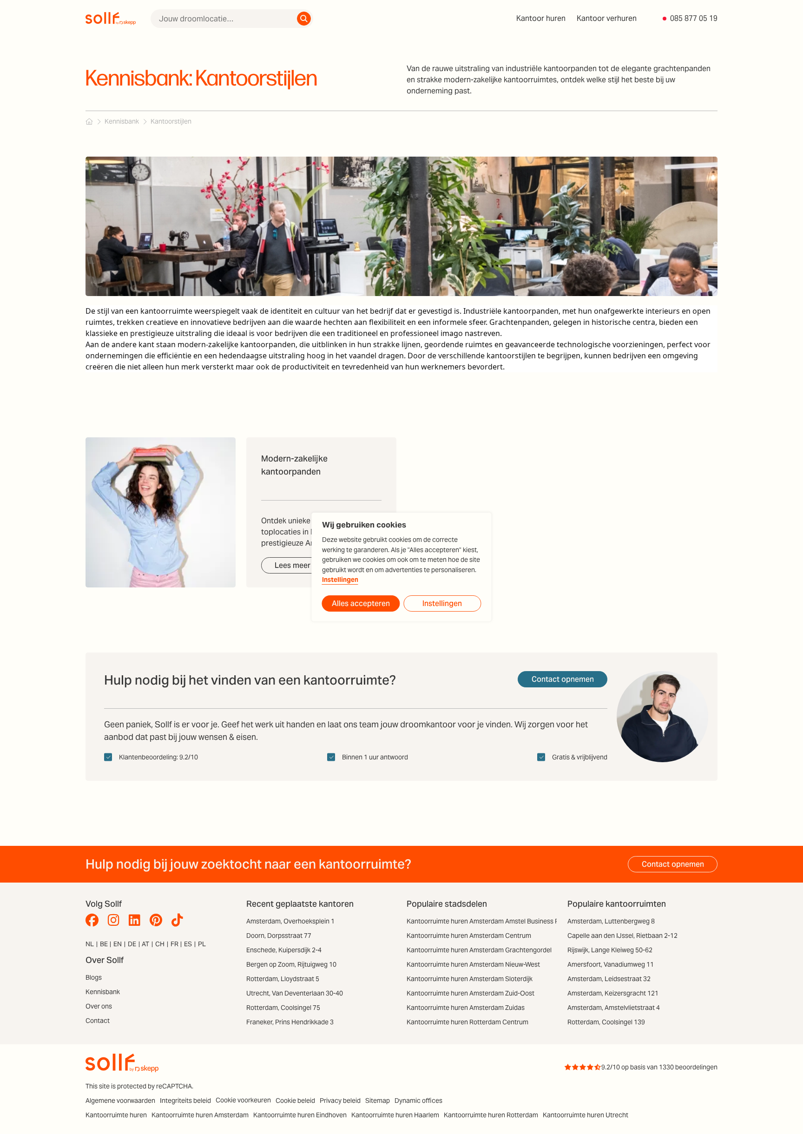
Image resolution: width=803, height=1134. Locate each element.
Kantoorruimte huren (116, 1115)
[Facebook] (94, 920)
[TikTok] (179, 920)
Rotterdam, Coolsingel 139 (606, 1022)
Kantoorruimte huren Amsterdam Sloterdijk (470, 979)
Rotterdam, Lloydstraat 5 (282, 979)
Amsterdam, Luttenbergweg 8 (611, 921)
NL (90, 944)
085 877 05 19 (693, 18)
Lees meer (292, 565)
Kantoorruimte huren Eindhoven (300, 1115)
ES (188, 944)
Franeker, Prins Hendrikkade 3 (290, 1022)
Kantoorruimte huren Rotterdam (491, 1115)
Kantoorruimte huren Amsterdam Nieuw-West (473, 964)
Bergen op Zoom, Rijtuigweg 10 (291, 964)
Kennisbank (103, 992)
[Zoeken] (304, 19)
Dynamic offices (418, 1100)
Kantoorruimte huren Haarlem (395, 1115)
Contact (98, 1020)
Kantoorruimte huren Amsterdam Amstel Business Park (487, 921)
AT (145, 944)
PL (202, 944)
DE (132, 944)
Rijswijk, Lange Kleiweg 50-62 (609, 950)
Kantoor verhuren (607, 18)
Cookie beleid (295, 1100)
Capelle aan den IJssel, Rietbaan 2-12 (622, 935)
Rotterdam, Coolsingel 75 (283, 1007)
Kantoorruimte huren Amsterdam (200, 1115)
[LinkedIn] (137, 920)
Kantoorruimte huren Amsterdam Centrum (469, 935)
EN (117, 944)
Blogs (94, 977)
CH (160, 944)
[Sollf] (89, 121)
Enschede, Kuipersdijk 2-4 (284, 950)
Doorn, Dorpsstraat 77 (278, 935)
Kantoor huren (541, 18)
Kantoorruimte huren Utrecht (585, 1115)
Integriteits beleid (185, 1100)
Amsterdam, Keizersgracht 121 (612, 993)
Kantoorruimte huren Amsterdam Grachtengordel (479, 950)
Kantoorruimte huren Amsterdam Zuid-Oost (470, 993)
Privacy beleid (340, 1100)
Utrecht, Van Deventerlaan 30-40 (294, 993)
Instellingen (340, 580)
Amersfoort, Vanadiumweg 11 (610, 964)
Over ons (99, 1006)
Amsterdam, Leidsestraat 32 (609, 979)
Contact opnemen (563, 679)
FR (174, 944)
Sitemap (377, 1100)
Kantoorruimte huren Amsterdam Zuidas (466, 1007)
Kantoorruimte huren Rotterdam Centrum (467, 1022)
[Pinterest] (158, 920)
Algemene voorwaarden (120, 1100)
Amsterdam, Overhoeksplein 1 (290, 921)
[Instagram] (116, 920)
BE (104, 944)
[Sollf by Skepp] (111, 18)
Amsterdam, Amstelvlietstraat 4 (613, 1007)
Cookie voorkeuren (243, 1100)
